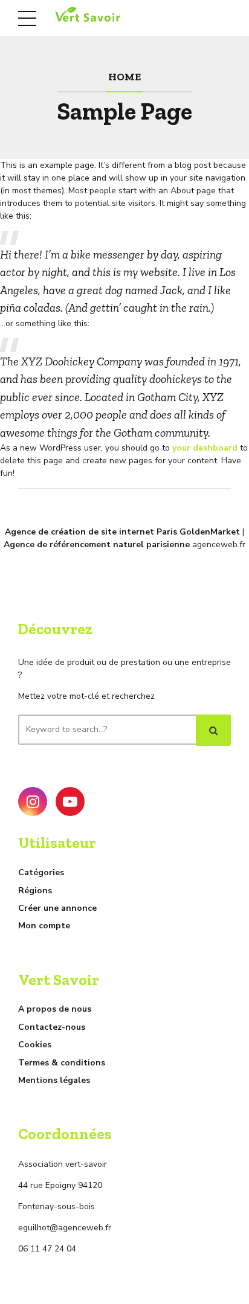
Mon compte (44, 925)
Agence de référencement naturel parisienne (97, 544)
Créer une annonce (57, 908)
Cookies (34, 1044)
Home (124, 76)
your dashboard (205, 448)
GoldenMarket (209, 532)
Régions (35, 890)
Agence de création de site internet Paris (91, 532)
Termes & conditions (61, 1062)
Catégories (41, 872)
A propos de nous (54, 1009)
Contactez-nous (51, 1027)
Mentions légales (54, 1080)
